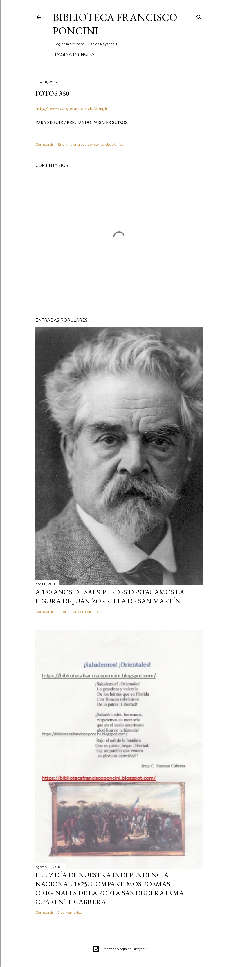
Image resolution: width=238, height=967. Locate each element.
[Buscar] (199, 16)
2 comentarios (70, 912)
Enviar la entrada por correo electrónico (90, 144)
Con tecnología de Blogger (124, 949)
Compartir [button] (44, 144)
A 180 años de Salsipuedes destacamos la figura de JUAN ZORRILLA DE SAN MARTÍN (109, 596)
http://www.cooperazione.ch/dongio (72, 108)
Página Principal (76, 54)
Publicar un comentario (78, 611)
